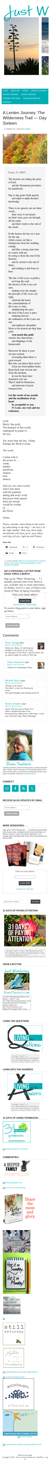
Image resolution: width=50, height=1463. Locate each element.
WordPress (40, 1457)
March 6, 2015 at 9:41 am (13, 706)
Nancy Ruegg (12, 642)
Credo (25, 91)
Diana (27, 129)
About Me (15, 91)
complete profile (29, 774)
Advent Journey (10, 94)
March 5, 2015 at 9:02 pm (15, 665)
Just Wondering (25, 13)
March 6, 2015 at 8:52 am (13, 683)
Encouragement (28, 563)
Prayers (7, 102)
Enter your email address (25, 594)
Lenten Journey (28, 94)
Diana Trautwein (15, 662)
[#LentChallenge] (25, 1437)
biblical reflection (28, 561)
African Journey (39, 91)
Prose (17, 1457)
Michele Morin (12, 680)
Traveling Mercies (31, 98)
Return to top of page (25, 1455)
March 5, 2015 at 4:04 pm (13, 645)
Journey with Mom (11, 98)
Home (5, 91)
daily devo (14, 563)
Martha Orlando (13, 703)
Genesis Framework (28, 1457)
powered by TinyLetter (25, 604)
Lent (39, 563)
